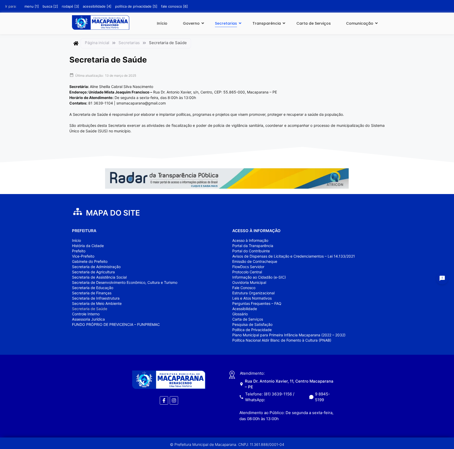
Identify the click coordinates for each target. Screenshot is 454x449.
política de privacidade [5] (136, 6)
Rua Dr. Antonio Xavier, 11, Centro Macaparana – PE (289, 384)
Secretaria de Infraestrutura (96, 298)
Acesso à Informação (250, 240)
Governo (191, 23)
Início (162, 23)
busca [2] (50, 6)
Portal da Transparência (252, 245)
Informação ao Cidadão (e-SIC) (259, 277)
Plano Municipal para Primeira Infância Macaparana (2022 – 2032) (288, 335)
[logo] (100, 22)
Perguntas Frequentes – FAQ (256, 303)
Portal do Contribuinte (251, 251)
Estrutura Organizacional (253, 293)
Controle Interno (86, 314)
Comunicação (359, 23)
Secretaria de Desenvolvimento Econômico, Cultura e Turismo (124, 282)
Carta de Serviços (313, 23)
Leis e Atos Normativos (252, 298)
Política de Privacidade (252, 329)
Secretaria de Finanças (91, 293)
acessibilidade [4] (97, 6)
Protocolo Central (247, 272)
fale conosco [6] (174, 6)
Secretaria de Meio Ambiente (97, 303)
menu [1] (31, 6)
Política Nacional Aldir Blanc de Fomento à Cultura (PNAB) (281, 340)
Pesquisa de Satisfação (252, 324)
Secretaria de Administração (96, 266)
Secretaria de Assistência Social (99, 277)
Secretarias (226, 23)
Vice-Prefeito (83, 256)
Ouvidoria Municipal (249, 282)
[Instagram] (174, 400)
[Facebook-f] (164, 400)
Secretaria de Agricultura (93, 272)
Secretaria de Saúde (89, 308)
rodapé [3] (70, 6)
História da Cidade (88, 245)
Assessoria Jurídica (88, 319)
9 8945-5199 (322, 397)
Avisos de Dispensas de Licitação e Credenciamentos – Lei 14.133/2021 (293, 256)
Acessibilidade (244, 308)
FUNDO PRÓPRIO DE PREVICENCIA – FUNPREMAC (116, 324)
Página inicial (97, 42)
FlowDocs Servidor (248, 266)
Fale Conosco (243, 287)
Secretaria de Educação (92, 287)
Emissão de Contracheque (254, 261)
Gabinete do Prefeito (89, 261)
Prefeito (78, 251)
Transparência (266, 23)
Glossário (240, 314)
